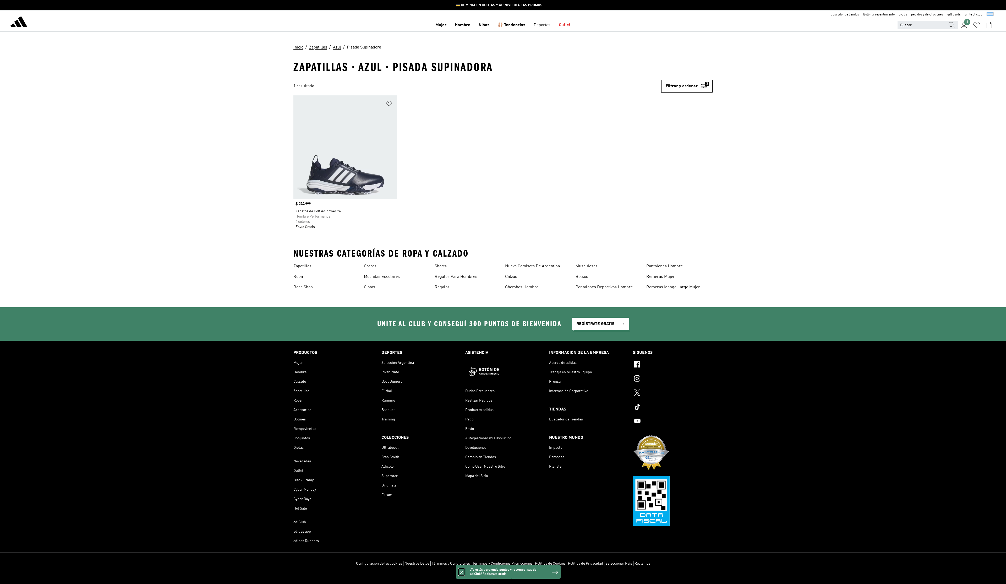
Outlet (565, 25)
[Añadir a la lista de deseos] (389, 105)
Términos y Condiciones (451, 563)
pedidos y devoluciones (927, 14)
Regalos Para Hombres (456, 277)
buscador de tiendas (845, 14)
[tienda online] (18, 22)
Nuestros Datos (416, 563)
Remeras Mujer (660, 277)
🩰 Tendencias (511, 25)
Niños (484, 25)
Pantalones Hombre (664, 266)
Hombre (462, 25)
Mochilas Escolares (382, 277)
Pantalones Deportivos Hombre (604, 287)
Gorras (370, 266)
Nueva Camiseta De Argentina (532, 266)
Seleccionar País (618, 563)
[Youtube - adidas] (673, 422)
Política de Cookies (550, 563)
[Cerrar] (461, 572)
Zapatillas (302, 266)
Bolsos (582, 277)
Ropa (298, 277)
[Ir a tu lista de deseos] (976, 25)
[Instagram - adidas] (673, 379)
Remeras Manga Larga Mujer (673, 287)
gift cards (954, 14)
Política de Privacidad (585, 563)
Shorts (441, 266)
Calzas (511, 277)
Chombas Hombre (521, 287)
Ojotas (369, 287)
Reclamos (642, 563)
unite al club (973, 14)
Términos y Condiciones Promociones (502, 563)
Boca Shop (303, 287)
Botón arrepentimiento (879, 14)
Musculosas (587, 266)
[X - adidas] (673, 393)
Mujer (440, 25)
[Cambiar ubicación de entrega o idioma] (990, 14)
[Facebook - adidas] (673, 365)
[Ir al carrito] (989, 25)
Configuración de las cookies (379, 563)
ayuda (903, 14)
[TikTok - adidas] (673, 408)
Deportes (542, 25)
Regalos (442, 287)
